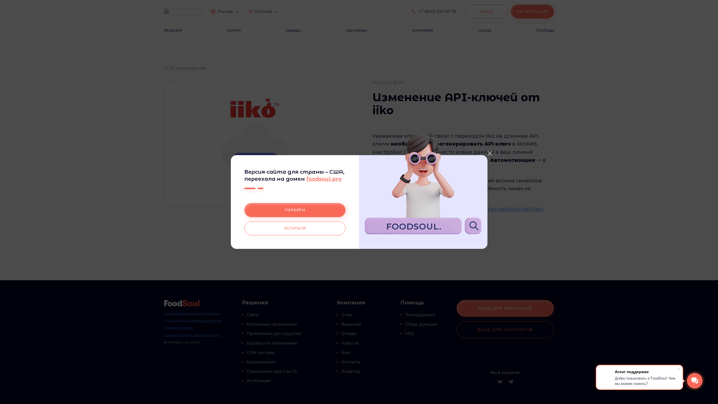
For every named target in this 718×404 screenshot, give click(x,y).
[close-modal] (490, 153)
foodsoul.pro (324, 179)
